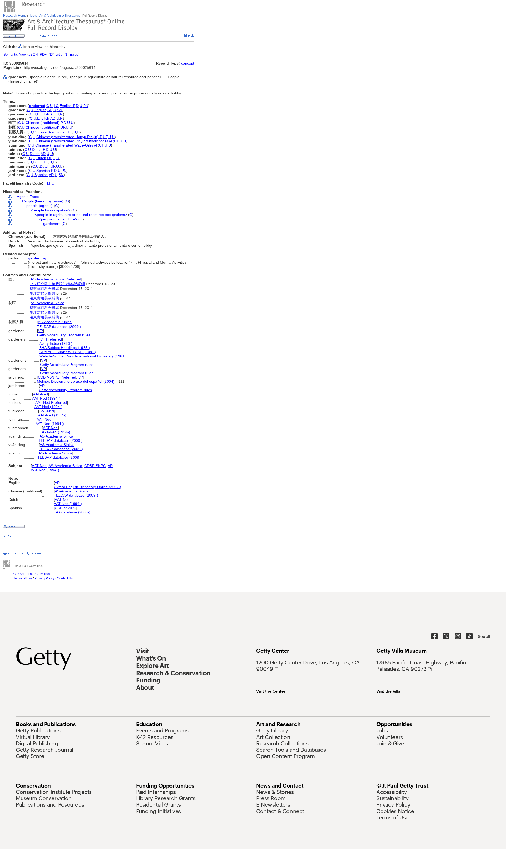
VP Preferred (51, 339)
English (40, 110)
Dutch (35, 154)
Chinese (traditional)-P (44, 122)
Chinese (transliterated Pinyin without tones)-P (74, 141)
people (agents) (39, 205)
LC (56, 106)
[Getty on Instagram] (458, 636)
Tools (33, 15)
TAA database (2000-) (72, 512)
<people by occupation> (50, 210)
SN (59, 110)
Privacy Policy (45, 578)
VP (40, 331)
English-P (67, 106)
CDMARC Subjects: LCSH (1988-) (67, 352)
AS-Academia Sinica (47, 303)
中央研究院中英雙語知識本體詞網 (57, 284)
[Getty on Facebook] (434, 636)
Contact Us (65, 578)
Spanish (41, 175)
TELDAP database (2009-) (59, 326)
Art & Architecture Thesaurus (60, 15)
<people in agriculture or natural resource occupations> (81, 214)
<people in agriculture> (58, 219)
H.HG (50, 183)
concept (187, 63)
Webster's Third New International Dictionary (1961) (82, 356)
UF (62, 127)
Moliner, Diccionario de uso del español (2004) (75, 381)
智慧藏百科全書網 (44, 289)
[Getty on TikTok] (469, 636)
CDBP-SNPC (95, 466)
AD (49, 110)
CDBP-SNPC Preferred (57, 377)
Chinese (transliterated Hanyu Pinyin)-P (69, 137)
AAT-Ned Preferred (51, 402)
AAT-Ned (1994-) (46, 398)
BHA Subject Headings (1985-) (64, 348)
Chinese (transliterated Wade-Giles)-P (66, 145)
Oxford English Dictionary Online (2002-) (87, 487)
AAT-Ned (40, 394)
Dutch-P (38, 149)
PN (85, 106)
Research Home (15, 15)
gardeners (51, 223)
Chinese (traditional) (42, 127)
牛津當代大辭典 (42, 293)
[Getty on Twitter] (446, 636)
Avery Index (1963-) (55, 343)
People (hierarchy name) (43, 201)
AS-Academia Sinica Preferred (56, 279)
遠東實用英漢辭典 (44, 298)
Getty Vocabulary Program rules (63, 335)
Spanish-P (44, 170)
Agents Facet (28, 197)
